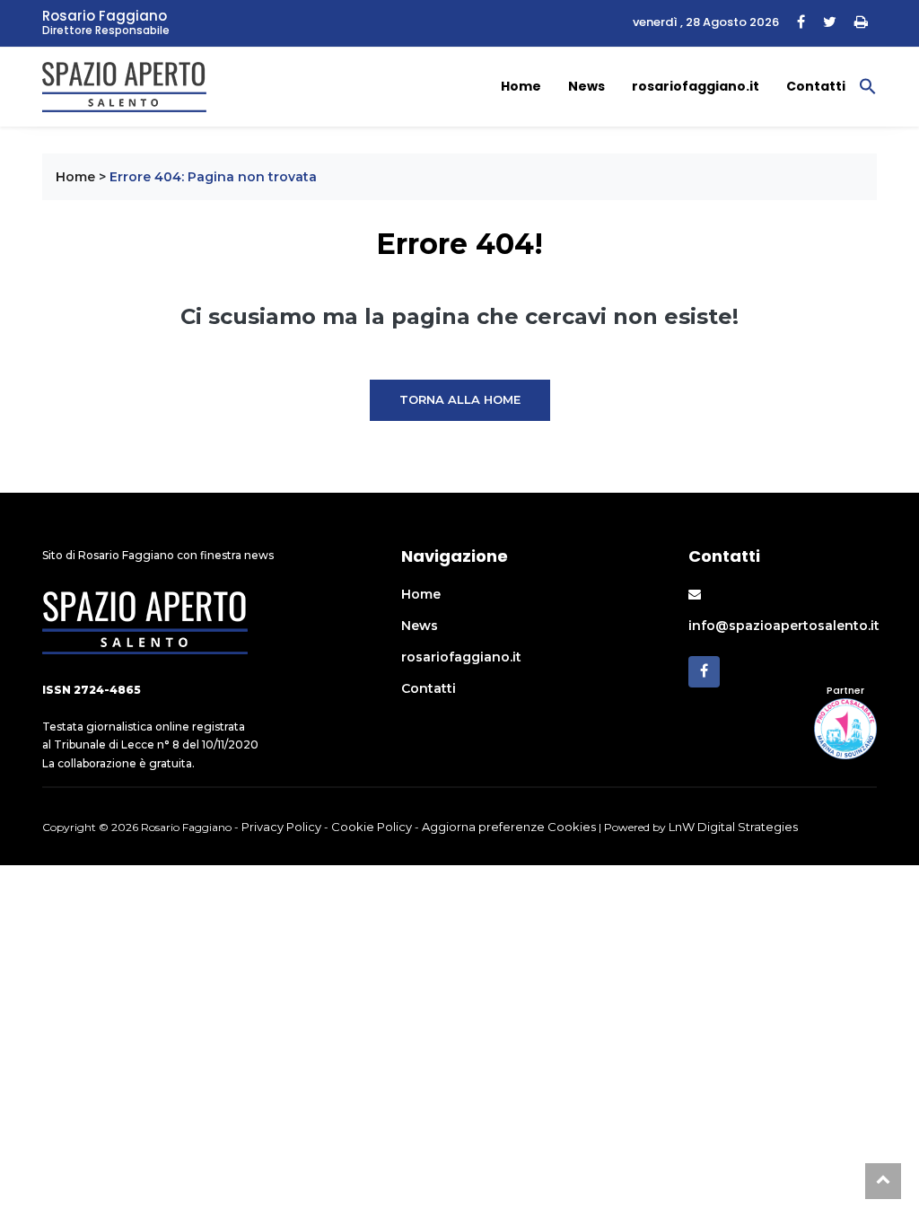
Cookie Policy (371, 826)
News (586, 86)
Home (521, 86)
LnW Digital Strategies (733, 826)
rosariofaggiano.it (695, 86)
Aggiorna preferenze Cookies (509, 826)
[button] (868, 85)
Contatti (815, 86)
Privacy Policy (281, 826)
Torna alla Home (460, 399)
